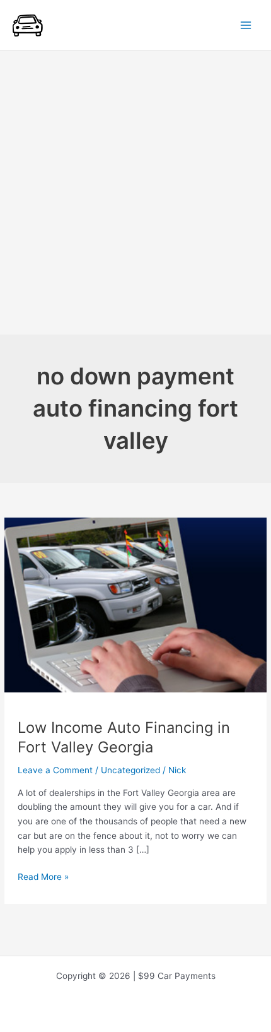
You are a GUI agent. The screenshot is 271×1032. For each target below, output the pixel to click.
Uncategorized (130, 770)
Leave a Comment (55, 770)
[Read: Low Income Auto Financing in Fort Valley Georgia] (135, 604)
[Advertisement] (135, 192)
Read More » (43, 877)
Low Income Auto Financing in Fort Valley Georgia (124, 737)
